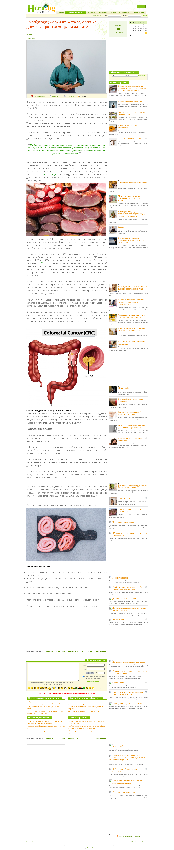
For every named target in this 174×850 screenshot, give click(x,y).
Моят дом (47, 841)
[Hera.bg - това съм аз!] (41, 13)
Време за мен (70, 841)
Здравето (49, 651)
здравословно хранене (96, 651)
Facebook (90, 848)
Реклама (137, 841)
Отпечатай (70, 96)
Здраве (28, 841)
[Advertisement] (66, 625)
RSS (131, 841)
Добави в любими (39, 96)
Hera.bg (29, 35)
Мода (40, 841)
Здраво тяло (60, 651)
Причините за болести (76, 651)
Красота (35, 841)
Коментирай (56, 96)
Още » (100, 688)
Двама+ (53, 841)
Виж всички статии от (129, 836)
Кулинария (61, 841)
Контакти (145, 841)
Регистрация (97, 15)
